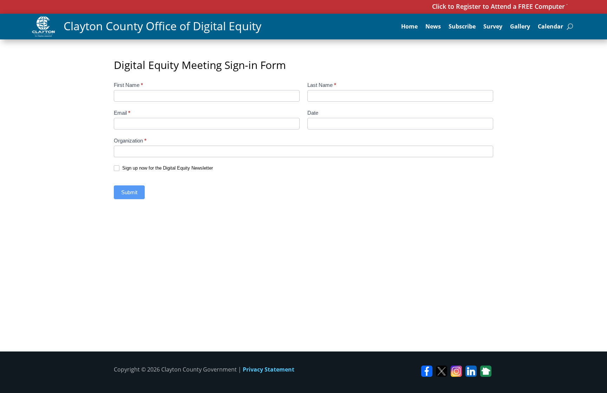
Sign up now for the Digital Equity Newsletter (167, 168)
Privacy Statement (268, 369)
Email (122, 113)
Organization (130, 141)
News (433, 27)
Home (409, 27)
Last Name (321, 85)
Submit (129, 192)
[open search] (570, 26)
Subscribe (462, 27)
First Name (128, 85)
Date (312, 113)
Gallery (520, 27)
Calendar (550, 27)
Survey (492, 27)
